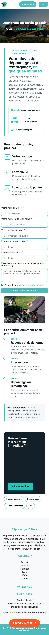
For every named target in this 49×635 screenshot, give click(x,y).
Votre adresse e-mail (12, 230)
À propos (24, 568)
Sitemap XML (24, 586)
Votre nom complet (11, 208)
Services (24, 565)
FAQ (31, 506)
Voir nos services (20, 486)
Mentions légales (24, 600)
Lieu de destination (11, 252)
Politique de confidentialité (24, 606)
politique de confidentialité (30, 285)
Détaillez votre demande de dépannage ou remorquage (23, 264)
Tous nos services (14, 506)
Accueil (9, 29)
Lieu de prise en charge (13, 241)
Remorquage (33, 499)
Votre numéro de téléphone (16, 219)
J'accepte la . (24, 285)
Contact (25, 578)
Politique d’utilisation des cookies (24, 603)
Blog (24, 572)
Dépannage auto (14, 499)
